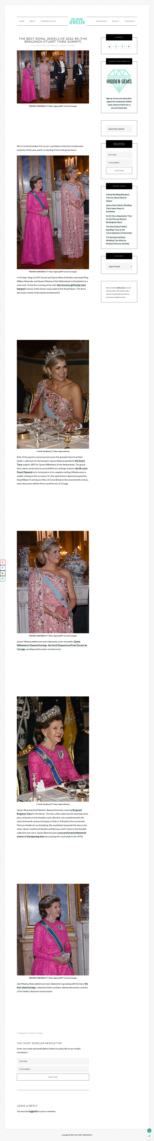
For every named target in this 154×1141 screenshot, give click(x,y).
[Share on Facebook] (2, 568)
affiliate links (121, 288)
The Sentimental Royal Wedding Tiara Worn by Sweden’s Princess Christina (117, 240)
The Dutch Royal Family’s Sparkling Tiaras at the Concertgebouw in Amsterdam (119, 229)
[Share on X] (2, 573)
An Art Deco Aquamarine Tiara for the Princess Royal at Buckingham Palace (119, 219)
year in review (36, 1033)
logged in (33, 1111)
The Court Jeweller (77, 21)
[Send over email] (2, 578)
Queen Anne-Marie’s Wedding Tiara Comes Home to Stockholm (119, 208)
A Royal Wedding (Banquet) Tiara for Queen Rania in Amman (117, 197)
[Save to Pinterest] (2, 562)
